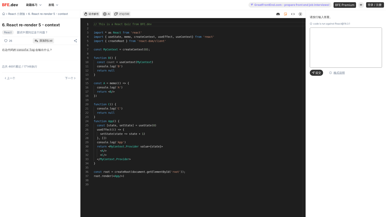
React (8, 32)
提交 (318, 72)
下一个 (69, 78)
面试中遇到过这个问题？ (32, 32)
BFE (10, 5)
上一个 (11, 78)
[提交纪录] (293, 14)
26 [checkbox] (10, 40)
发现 (51, 4)
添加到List (45, 40)
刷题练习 (31, 4)
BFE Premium (344, 5)
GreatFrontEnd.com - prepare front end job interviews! (292, 4)
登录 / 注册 (375, 4)
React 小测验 (16, 13)
